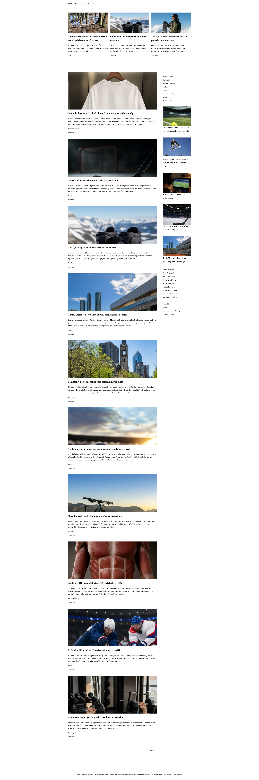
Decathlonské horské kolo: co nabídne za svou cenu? (95, 516)
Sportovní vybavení (73, 128)
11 (134, 751)
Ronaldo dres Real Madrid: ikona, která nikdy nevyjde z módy (100, 113)
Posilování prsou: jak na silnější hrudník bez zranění (95, 717)
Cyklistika (71, 531)
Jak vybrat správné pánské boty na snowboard (92, 247)
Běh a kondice (72, 397)
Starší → (153, 751)
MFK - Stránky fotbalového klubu (81, 4)
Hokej (70, 196)
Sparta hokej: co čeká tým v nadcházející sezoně (93, 180)
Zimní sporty (113, 55)
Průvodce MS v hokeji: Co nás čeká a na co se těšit (94, 650)
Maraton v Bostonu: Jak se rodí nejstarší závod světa (95, 381)
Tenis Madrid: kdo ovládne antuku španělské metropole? (97, 314)
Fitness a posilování (73, 598)
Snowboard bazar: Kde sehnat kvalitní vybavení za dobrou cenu (175, 162)
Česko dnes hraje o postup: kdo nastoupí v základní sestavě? (99, 449)
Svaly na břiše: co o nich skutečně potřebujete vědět (95, 583)
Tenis (69, 55)
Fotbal (70, 464)
